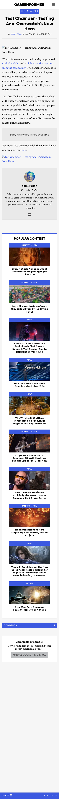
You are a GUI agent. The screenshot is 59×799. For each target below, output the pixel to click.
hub (23, 150)
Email (29, 214)
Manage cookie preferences (29, 654)
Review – (29, 608)
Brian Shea (16, 34)
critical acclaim (10, 63)
